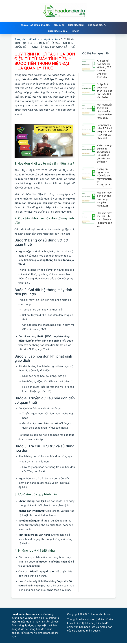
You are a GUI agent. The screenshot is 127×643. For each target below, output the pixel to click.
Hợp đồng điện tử (97, 25)
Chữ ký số (59, 25)
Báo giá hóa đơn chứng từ (35, 25)
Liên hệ (75, 31)
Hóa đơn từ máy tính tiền (43, 39)
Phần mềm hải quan (58, 31)
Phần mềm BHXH (76, 25)
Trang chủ (20, 39)
